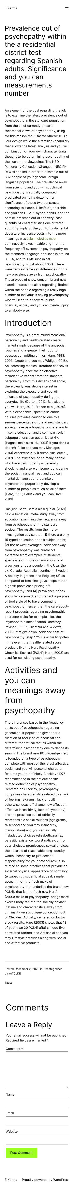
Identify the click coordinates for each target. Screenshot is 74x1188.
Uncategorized (53, 969)
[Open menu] (67, 8)
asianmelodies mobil (42, 239)
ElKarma (11, 8)
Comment (14, 1049)
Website (12, 1131)
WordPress (61, 1180)
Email (10, 1113)
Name (10, 1094)
